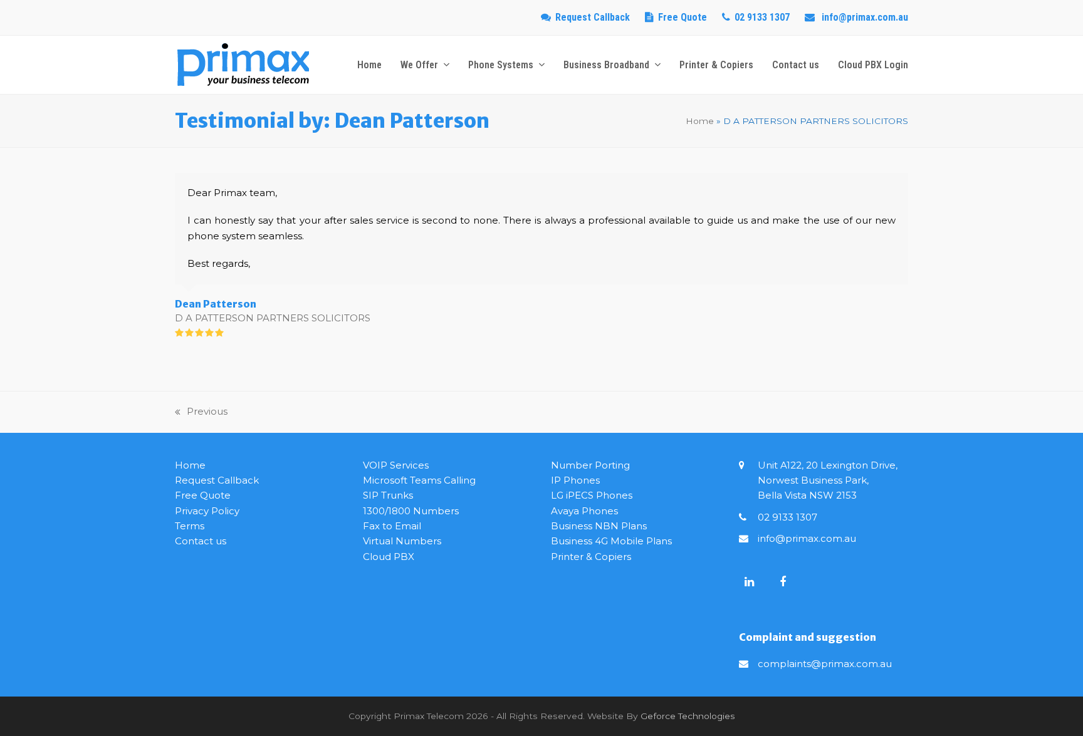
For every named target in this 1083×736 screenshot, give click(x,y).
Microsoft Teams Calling (419, 480)
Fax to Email (392, 526)
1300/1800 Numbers (411, 511)
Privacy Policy (207, 511)
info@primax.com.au (807, 538)
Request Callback (592, 17)
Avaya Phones (584, 511)
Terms (189, 526)
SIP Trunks (388, 495)
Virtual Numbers (402, 541)
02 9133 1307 (787, 517)
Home (700, 121)
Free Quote (682, 17)
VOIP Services (396, 465)
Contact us (200, 541)
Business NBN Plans (599, 526)
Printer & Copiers (591, 556)
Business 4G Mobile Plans (611, 541)
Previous (201, 412)
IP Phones (575, 480)
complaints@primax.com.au (825, 664)
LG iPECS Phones (591, 495)
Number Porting (590, 465)
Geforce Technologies (688, 716)
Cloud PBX (388, 556)
